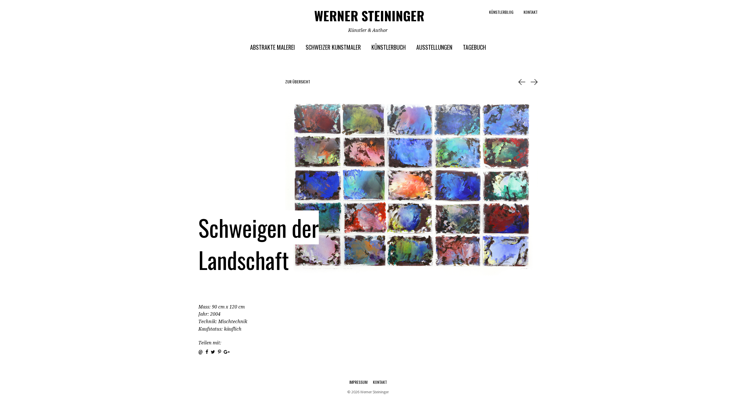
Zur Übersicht (297, 82)
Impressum (358, 382)
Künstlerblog (501, 12)
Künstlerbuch (388, 47)
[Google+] (227, 352)
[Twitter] (212, 352)
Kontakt (531, 12)
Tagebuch (474, 47)
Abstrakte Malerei (272, 47)
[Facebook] (207, 352)
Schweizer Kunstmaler (333, 47)
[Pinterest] (219, 352)
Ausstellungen (434, 47)
